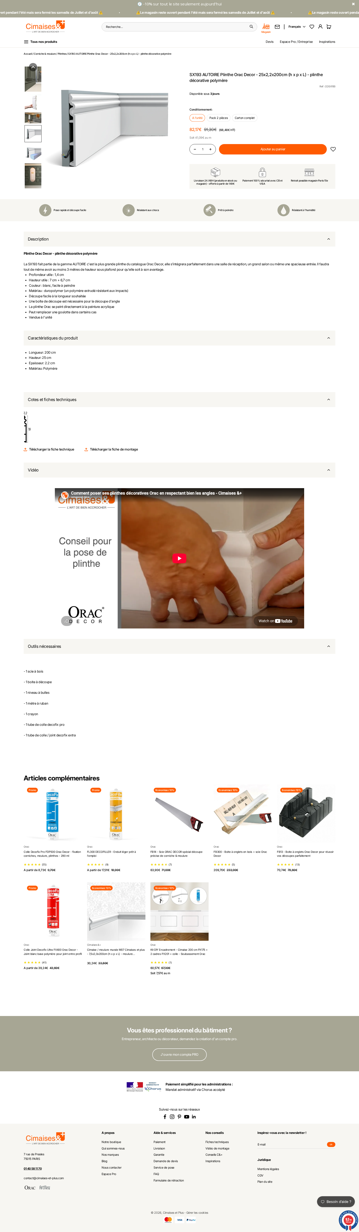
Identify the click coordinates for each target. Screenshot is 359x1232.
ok (332, 1145)
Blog (104, 1161)
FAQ (156, 1174)
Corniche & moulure (45, 53)
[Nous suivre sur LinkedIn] (194, 1117)
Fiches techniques (217, 1142)
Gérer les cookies (197, 1212)
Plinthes (62, 53)
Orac (26, 846)
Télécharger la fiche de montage (114, 449)
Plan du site (264, 1181)
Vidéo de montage (217, 1148)
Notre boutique (111, 1142)
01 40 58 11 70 (33, 1168)
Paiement (160, 1142)
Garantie (159, 1154)
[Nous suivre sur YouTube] (186, 1117)
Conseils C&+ (213, 1154)
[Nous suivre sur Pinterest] (179, 1117)
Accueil (28, 53)
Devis (270, 42)
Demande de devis (166, 1161)
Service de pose (164, 1167)
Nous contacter (111, 1167)
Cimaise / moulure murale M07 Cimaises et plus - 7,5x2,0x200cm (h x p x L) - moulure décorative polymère (116, 953)
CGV (260, 1175)
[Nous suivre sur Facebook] (165, 1117)
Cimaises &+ (94, 944)
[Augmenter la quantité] (210, 149)
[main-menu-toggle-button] (43, 41)
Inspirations (327, 42)
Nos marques (110, 1154)
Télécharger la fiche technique (51, 449)
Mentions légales (268, 1169)
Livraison (159, 1148)
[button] (33, 67)
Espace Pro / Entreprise (296, 42)
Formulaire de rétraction (169, 1180)
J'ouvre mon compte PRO (179, 1054)
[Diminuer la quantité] (195, 149)
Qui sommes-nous (113, 1148)
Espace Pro (109, 1174)
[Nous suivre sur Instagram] (172, 1117)
